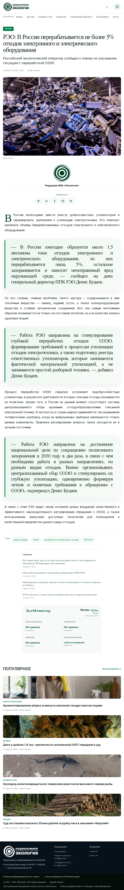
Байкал (19, 17)
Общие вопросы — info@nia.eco (63, 857)
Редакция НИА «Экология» (62, 185)
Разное (8, 29)
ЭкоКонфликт (102, 17)
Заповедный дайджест (81, 17)
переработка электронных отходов (61, 539)
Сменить (94, 610)
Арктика (30, 17)
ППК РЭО (88, 539)
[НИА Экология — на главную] (16, 6)
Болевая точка (45, 17)
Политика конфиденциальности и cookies (21, 877)
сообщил (79, 275)
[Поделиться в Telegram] (38, 201)
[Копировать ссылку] (71, 201)
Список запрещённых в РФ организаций (62, 877)
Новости (94, 855)
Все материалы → (112, 669)
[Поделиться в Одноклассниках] (54, 201)
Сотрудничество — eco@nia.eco (63, 864)
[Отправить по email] (63, 201)
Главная (94, 851)
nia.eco (60, 882)
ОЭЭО (36, 539)
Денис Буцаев (21, 539)
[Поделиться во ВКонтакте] (46, 201)
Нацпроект (61, 17)
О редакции (60, 851)
